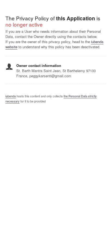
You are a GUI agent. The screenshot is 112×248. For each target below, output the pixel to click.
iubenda (10, 96)
